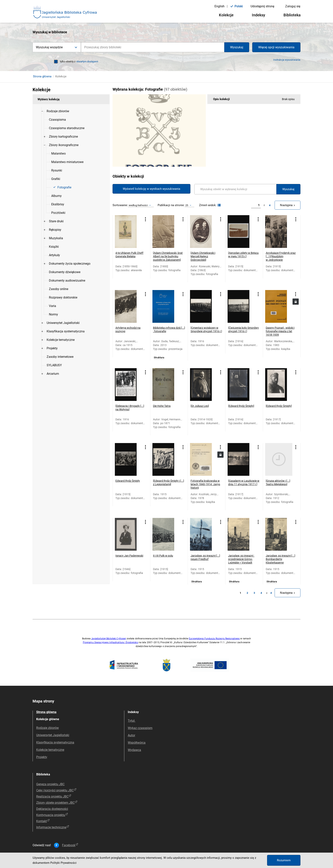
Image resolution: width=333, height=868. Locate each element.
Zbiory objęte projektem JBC (55, 802)
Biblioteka (292, 15)
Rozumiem (284, 860)
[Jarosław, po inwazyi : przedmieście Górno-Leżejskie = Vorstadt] (241, 534)
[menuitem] (58, 111)
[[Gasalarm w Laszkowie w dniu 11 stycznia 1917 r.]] (241, 459)
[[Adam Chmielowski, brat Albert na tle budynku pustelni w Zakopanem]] (166, 231)
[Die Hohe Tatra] (166, 384)
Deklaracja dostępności (52, 809)
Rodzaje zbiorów (47, 728)
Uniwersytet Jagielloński (52, 735)
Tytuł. (131, 720)
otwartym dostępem (87, 61)
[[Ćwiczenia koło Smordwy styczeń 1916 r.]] (241, 306)
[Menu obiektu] (145, 219)
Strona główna (42, 76)
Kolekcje (226, 15)
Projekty (41, 757)
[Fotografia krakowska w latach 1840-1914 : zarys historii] (203, 459)
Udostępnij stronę (262, 6)
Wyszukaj (236, 47)
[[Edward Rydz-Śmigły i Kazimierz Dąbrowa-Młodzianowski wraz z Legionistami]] (166, 459)
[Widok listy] (218, 205)
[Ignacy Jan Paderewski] (128, 534)
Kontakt (41, 821)
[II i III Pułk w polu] (166, 534)
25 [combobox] (186, 205)
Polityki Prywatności (63, 863)
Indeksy (258, 15)
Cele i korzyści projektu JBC (55, 790)
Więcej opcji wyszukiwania (276, 47)
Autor (131, 735)
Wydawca (134, 750)
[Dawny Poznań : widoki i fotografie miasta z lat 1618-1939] (278, 306)
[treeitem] (71, 213)
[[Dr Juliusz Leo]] (203, 384)
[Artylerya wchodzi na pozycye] (128, 306)
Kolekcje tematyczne (50, 750)
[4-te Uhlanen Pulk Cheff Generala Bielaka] (128, 231)
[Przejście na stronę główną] (65, 12)
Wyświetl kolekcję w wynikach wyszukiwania (151, 189)
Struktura (159, 357)
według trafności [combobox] (138, 205)
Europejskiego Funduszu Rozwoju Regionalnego (214, 638)
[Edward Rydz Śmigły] (128, 459)
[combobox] (152, 47)
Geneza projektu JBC (50, 784)
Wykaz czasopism (140, 728)
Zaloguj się (292, 6)
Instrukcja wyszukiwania (286, 59)
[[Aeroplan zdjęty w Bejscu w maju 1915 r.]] (241, 231)
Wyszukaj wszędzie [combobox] (49, 47)
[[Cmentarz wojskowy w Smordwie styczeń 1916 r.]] (203, 306)
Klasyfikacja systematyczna (55, 742)
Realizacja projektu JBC (52, 796)
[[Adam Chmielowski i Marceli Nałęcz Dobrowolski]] (203, 231)
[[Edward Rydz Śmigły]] (241, 384)
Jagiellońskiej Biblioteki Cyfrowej (108, 638)
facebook (68, 845)
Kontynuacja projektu (50, 815)
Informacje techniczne (51, 827)
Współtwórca (136, 742)
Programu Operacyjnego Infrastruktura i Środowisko (110, 642)
